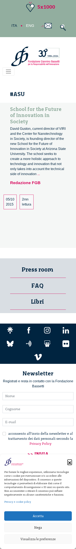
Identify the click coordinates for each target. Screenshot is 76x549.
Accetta (38, 516)
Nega (38, 527)
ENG (30, 25)
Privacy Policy (41, 444)
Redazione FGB (25, 183)
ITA (14, 25)
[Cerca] (62, 27)
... (38, 174)
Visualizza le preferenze (38, 539)
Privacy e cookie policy (17, 501)
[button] (70, 462)
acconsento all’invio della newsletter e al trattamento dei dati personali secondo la (40, 439)
